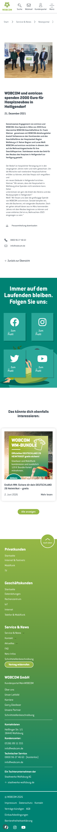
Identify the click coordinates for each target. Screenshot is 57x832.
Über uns (9, 689)
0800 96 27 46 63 (15, 757)
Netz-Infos (10, 653)
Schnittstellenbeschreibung (19, 659)
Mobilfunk (10, 565)
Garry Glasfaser (13, 704)
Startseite (10, 555)
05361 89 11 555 (14, 743)
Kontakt (9, 638)
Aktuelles (9, 643)
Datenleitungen (13, 593)
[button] (19, 7)
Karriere (9, 699)
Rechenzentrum (13, 599)
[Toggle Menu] (52, 5)
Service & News (13, 632)
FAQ (6, 648)
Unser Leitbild (12, 694)
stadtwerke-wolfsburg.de (21, 782)
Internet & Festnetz (15, 560)
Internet (9, 609)
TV (6, 570)
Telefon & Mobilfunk (15, 614)
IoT (6, 604)
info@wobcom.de (14, 748)
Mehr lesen (47, 494)
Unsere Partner (13, 710)
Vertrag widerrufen (19, 664)
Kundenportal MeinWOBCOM (19, 683)
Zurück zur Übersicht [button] (19, 260)
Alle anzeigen (28, 511)
